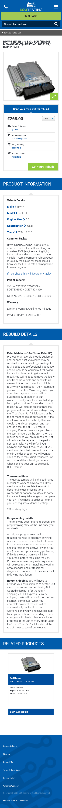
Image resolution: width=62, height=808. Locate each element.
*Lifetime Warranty (11, 786)
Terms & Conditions (11, 770)
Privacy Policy (9, 778)
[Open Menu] (56, 7)
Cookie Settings (10, 746)
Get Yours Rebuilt (43, 166)
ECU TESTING (31, 9)
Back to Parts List (12, 32)
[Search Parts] (56, 24)
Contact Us (8, 762)
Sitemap (6, 754)
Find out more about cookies (15, 800)
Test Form (31, 16)
